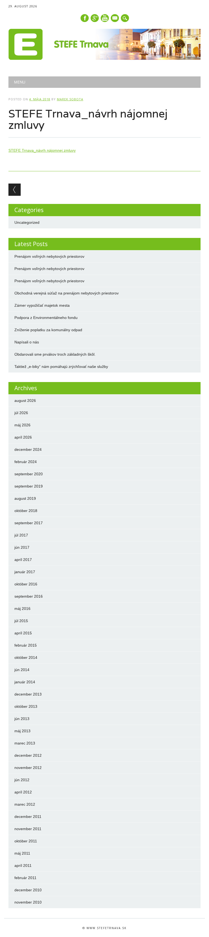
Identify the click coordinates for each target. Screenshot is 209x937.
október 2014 (25, 657)
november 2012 (28, 767)
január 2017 (24, 572)
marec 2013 (24, 743)
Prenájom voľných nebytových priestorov (49, 256)
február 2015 (25, 645)
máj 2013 (22, 731)
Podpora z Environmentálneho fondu (46, 317)
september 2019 (28, 486)
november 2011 (27, 829)
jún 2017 (21, 547)
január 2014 (24, 682)
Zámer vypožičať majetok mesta (42, 305)
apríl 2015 (23, 633)
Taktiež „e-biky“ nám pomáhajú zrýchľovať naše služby (61, 366)
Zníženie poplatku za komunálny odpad (48, 330)
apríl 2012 (23, 792)
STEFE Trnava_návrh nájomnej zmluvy (42, 150)
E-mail (115, 18)
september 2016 (28, 596)
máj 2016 (22, 608)
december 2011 (27, 816)
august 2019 (25, 498)
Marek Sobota (70, 99)
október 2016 (25, 584)
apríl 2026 (23, 437)
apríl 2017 (23, 559)
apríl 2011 (23, 865)
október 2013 (25, 706)
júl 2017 (21, 535)
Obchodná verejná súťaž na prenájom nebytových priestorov (66, 293)
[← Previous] (14, 190)
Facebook (85, 18)
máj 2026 (22, 425)
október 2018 (25, 510)
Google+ (95, 18)
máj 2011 (22, 853)
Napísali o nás (26, 342)
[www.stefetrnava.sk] (104, 58)
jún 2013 (21, 718)
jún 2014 (21, 670)
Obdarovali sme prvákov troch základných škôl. (55, 354)
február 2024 (25, 462)
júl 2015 (21, 621)
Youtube (105, 18)
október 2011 (25, 841)
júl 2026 (21, 413)
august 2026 (25, 400)
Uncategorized (26, 222)
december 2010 (28, 890)
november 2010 (28, 902)
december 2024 (28, 449)
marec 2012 (24, 804)
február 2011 (25, 878)
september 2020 (28, 474)
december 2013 (28, 694)
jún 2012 (21, 780)
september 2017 (28, 523)
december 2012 (28, 755)
